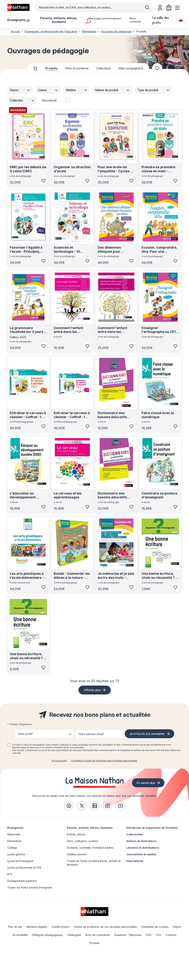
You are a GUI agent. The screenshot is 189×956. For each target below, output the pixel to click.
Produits (51, 68)
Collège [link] (12, 847)
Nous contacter (135, 20)
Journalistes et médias (141, 854)
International (134, 860)
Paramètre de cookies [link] (155, 926)
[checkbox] (9, 745)
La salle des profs (160, 20)
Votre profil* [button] (25, 733)
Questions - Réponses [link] (127, 934)
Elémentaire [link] (14, 841)
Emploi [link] (177, 926)
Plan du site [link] (15, 926)
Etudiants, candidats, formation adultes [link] (90, 847)
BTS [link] (9, 874)
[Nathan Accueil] (18, 7)
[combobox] (20, 90)
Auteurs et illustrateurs (141, 841)
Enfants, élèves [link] (76, 834)
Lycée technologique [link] (20, 860)
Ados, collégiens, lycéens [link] (82, 841)
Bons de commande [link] (97, 934)
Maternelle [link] (13, 834)
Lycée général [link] (16, 854)
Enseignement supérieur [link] (22, 880)
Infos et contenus (77, 68)
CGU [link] (148, 934)
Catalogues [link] (74, 934)
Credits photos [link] (61, 926)
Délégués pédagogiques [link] (47, 934)
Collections (103, 68)
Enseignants (15, 827)
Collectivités (134, 834)
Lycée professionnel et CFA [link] (24, 867)
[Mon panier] (168, 7)
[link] (68, 805)
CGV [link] (158, 934)
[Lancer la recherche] (147, 7)
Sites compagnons (130, 68)
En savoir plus (59, 760)
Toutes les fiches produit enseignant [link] (29, 887)
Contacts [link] (171, 934)
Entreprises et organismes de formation (152, 827)
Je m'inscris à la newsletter (147, 734)
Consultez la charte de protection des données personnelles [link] (104, 760)
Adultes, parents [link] (77, 854)
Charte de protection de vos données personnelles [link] (105, 926)
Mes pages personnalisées (104, 18)
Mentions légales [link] (37, 926)
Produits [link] (94, 943)
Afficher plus (92, 690)
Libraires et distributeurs (142, 847)
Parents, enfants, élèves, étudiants (90, 827)
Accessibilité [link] (20, 934)
